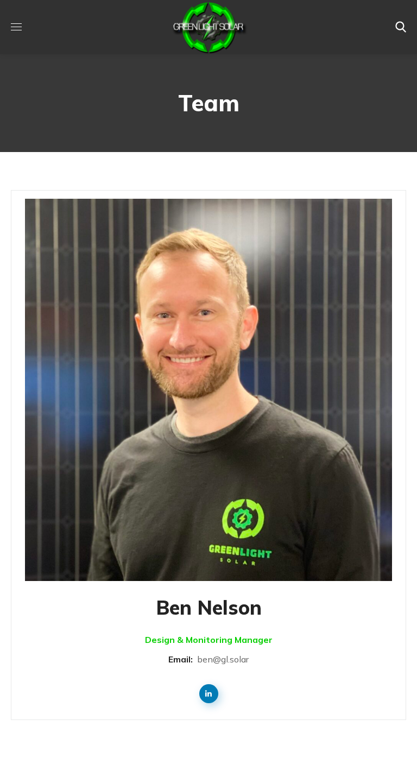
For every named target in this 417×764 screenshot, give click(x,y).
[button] (400, 27)
